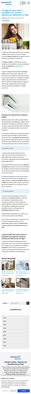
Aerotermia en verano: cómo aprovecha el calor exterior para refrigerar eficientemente (8, 272)
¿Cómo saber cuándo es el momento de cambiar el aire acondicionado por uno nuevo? (22, 290)
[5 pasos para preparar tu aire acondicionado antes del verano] (22, 265)
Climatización (6, 20)
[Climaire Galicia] (6, 3)
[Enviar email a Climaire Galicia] (24, 3)
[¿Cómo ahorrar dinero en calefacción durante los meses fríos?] (8, 283)
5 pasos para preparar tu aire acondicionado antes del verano (22, 272)
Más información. (5, 386)
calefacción (18, 66)
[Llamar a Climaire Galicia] (21, 3)
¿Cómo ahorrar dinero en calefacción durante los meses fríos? (8, 290)
